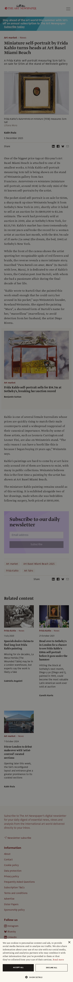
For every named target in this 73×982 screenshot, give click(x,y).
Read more (58, 959)
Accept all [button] (18, 967)
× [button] (69, 942)
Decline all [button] (51, 967)
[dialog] (36, 960)
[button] (35, 977)
